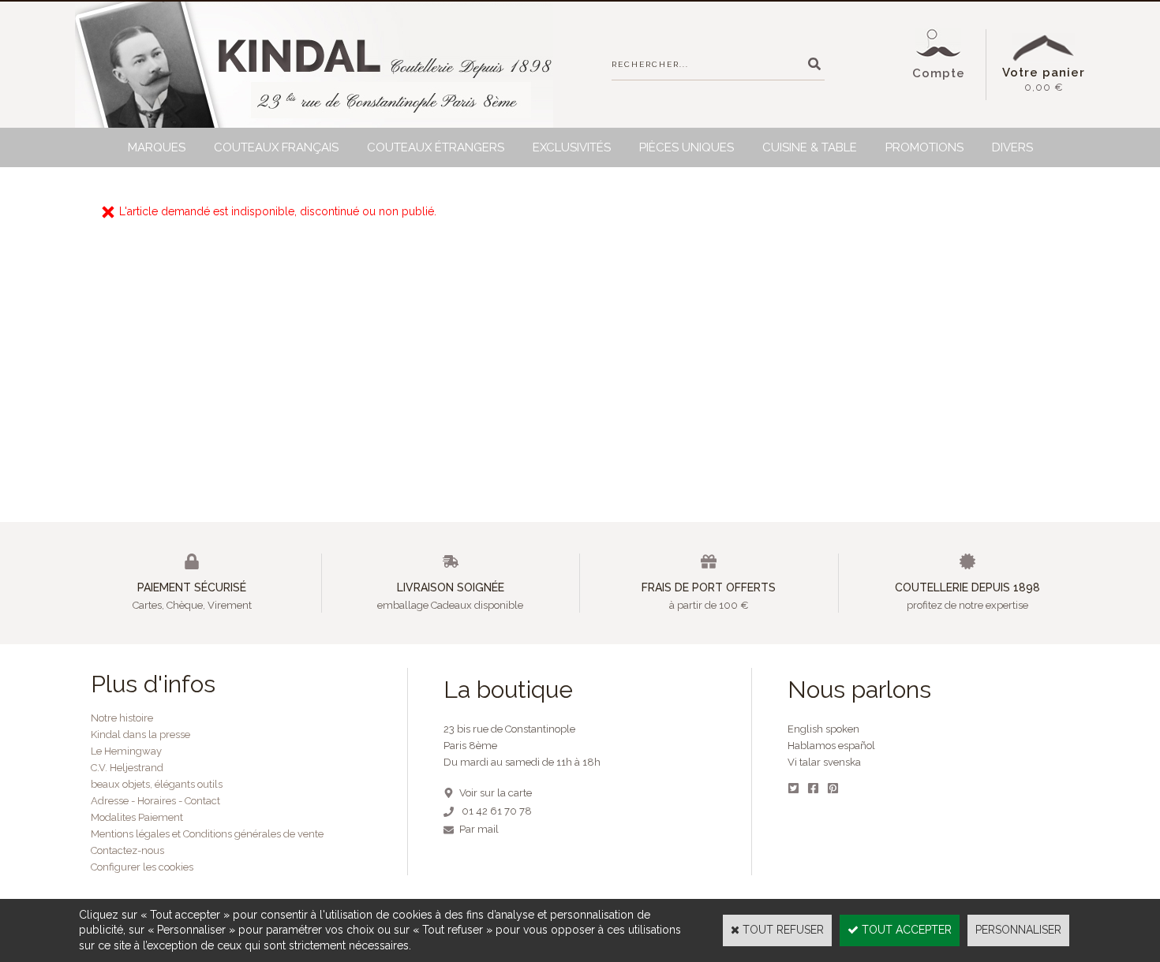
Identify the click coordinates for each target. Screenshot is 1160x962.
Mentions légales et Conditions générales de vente (207, 834)
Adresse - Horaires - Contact (155, 801)
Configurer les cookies (142, 867)
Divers (1012, 147)
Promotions (924, 147)
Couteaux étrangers (435, 147)
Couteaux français (276, 147)
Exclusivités (572, 147)
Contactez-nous (127, 850)
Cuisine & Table (809, 147)
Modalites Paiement (137, 817)
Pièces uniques (686, 147)
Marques (156, 147)
